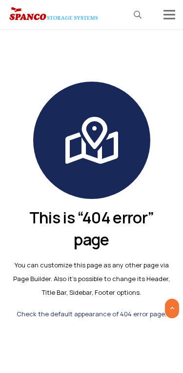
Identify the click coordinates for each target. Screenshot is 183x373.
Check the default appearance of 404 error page (91, 313)
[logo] (54, 14)
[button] (137, 14)
